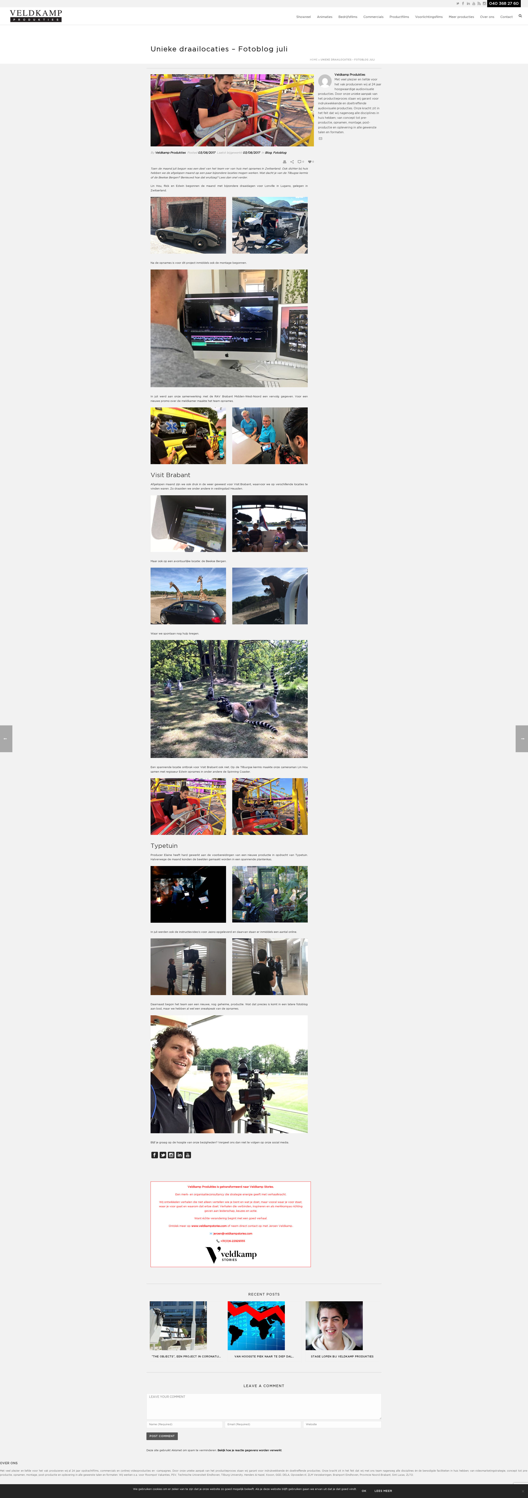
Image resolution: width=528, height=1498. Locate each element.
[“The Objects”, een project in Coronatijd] (186, 1326)
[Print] (284, 161)
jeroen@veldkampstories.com (232, 1234)
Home (314, 60)
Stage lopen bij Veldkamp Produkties (342, 1357)
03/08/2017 (206, 153)
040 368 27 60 (504, 3)
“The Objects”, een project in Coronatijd (186, 1357)
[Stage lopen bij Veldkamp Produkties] (342, 1326)
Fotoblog (279, 153)
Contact (506, 17)
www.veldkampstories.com (209, 1226)
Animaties (324, 17)
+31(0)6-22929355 (232, 1241)
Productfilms (399, 17)
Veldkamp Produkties (170, 153)
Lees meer (383, 1491)
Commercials (373, 17)
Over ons (487, 17)
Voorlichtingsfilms (429, 17)
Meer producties (461, 17)
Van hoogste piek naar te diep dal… (264, 1357)
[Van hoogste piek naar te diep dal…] (264, 1326)
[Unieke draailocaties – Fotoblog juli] (232, 110)
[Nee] (523, 1491)
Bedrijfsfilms (347, 17)
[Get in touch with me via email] (320, 139)
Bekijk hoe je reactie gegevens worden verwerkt (250, 1450)
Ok (364, 1491)
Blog (268, 153)
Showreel (303, 17)
